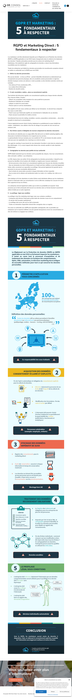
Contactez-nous (15, 680)
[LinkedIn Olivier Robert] (65, 6)
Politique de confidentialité (53, 694)
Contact (47, 3)
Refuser (53, 691)
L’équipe (34, 3)
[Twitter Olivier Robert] (68, 6)
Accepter (41, 691)
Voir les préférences (64, 691)
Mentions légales (32, 694)
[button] (69, 680)
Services (26, 5)
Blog (40, 3)
